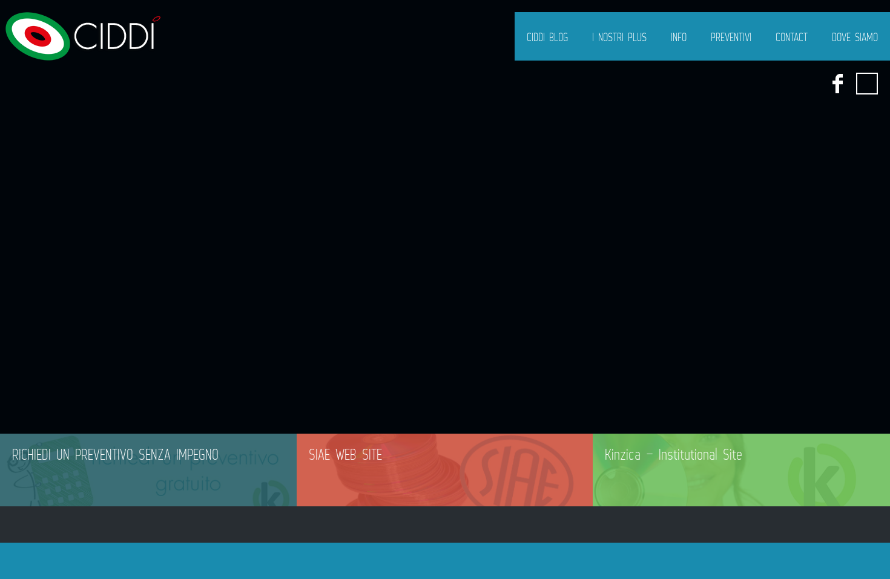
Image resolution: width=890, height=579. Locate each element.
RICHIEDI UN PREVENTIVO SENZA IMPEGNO (115, 454)
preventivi (731, 37)
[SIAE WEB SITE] (445, 470)
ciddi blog (547, 37)
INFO (679, 37)
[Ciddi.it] (81, 36)
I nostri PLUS (619, 37)
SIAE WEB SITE (345, 454)
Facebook (837, 83)
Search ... (867, 83)
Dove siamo (855, 37)
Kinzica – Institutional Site (673, 454)
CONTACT (792, 37)
